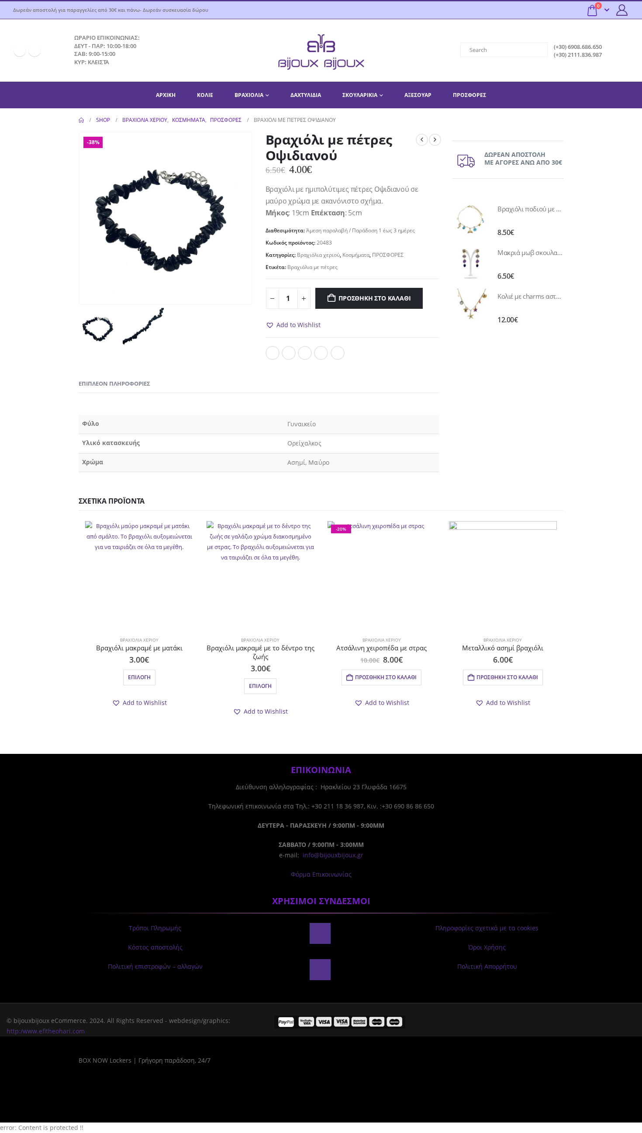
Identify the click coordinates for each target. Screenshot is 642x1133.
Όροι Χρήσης (487, 947)
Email (338, 353)
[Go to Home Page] (81, 120)
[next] (435, 140)
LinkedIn (305, 353)
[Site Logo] (321, 50)
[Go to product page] (470, 219)
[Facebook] (20, 50)
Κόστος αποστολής (155, 947)
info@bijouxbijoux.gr (333, 855)
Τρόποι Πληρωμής (155, 928)
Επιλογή (139, 677)
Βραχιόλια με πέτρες (312, 267)
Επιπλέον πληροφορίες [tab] (114, 383)
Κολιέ (205, 95)
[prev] (422, 140)
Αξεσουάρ (417, 95)
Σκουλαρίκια (359, 95)
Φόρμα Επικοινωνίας (321, 874)
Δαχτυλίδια (305, 95)
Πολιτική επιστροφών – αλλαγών (155, 966)
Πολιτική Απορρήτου (487, 966)
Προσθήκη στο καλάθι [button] (386, 677)
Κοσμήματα (355, 255)
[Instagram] (34, 50)
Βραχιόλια (249, 95)
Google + (321, 353)
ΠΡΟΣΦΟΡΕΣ (469, 95)
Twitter (289, 353)
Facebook (273, 353)
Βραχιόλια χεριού (318, 255)
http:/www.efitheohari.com (46, 1031)
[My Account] (622, 10)
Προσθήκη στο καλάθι (374, 298)
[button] (293, 325)
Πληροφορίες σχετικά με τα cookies (486, 928)
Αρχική (166, 95)
